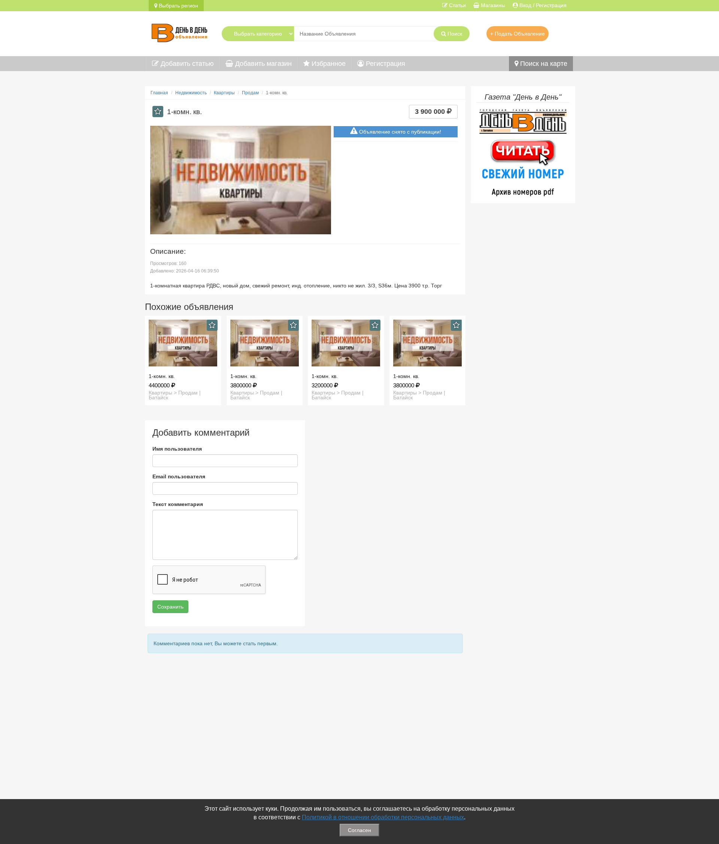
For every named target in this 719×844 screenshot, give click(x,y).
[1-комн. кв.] (183, 343)
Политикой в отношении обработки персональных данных (383, 817)
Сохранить (170, 607)
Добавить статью (186, 63)
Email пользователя (178, 476)
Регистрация (384, 63)
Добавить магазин (262, 63)
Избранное (328, 63)
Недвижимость (191, 92)
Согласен (359, 830)
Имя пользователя (177, 449)
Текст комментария (177, 504)
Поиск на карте (542, 63)
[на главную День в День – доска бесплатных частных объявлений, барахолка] (179, 32)
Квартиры (224, 92)
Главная (159, 92)
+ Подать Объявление (517, 34)
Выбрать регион (177, 6)
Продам (250, 92)
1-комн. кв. (162, 376)
